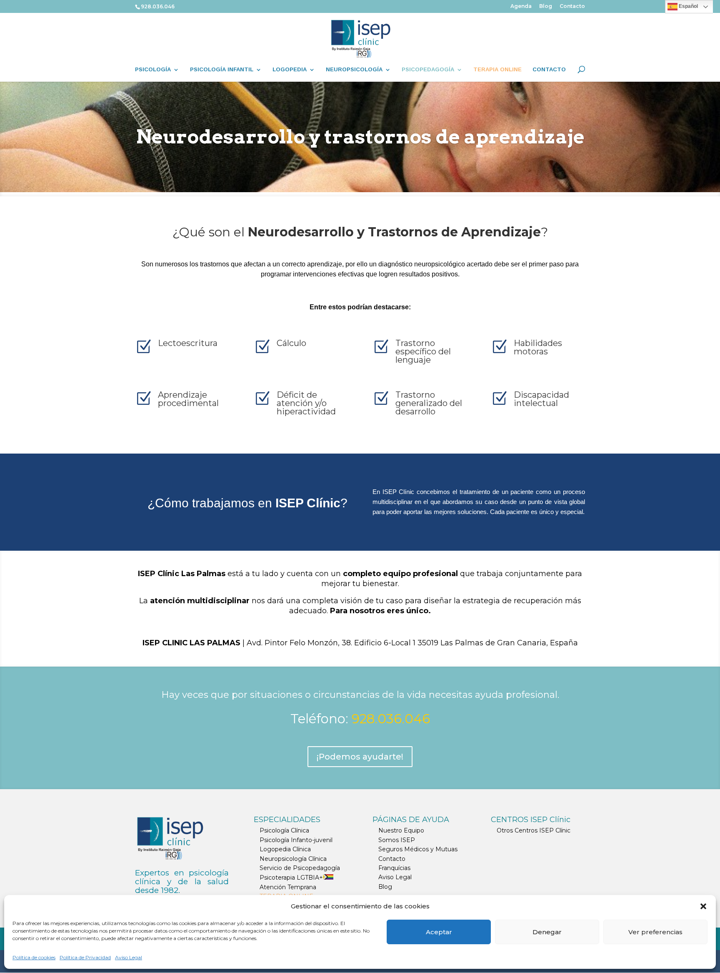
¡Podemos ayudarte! (360, 757)
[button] (703, 906)
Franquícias (394, 868)
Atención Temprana (288, 887)
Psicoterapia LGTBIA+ (291, 877)
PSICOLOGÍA (153, 70)
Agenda (521, 6)
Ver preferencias (655, 932)
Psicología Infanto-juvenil (296, 840)
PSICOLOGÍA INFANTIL (221, 70)
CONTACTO (549, 70)
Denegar (547, 932)
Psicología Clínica (284, 830)
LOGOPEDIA (289, 70)
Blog (545, 6)
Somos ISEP (396, 840)
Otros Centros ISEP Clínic (533, 830)
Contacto (572, 6)
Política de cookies (33, 957)
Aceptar (439, 932)
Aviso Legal (128, 957)
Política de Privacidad (85, 957)
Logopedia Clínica (285, 849)
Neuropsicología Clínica (293, 859)
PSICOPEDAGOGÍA (428, 70)
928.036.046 (158, 6)
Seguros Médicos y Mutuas (418, 849)
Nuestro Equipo (401, 830)
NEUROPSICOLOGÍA (354, 70)
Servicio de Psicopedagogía (300, 868)
